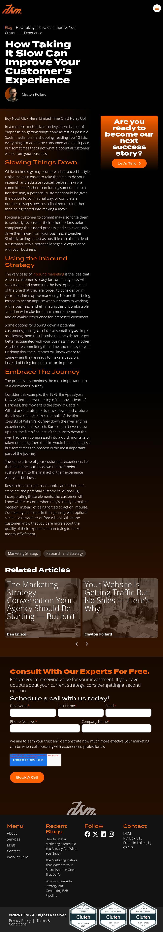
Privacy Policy (20, 920)
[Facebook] (87, 834)
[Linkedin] (103, 834)
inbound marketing (48, 274)
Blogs (11, 845)
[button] (76, 643)
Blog (8, 27)
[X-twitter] (95, 834)
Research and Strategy (64, 553)
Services (13, 839)
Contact (13, 851)
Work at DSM (17, 857)
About (12, 833)
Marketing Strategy (23, 553)
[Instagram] (111, 834)
